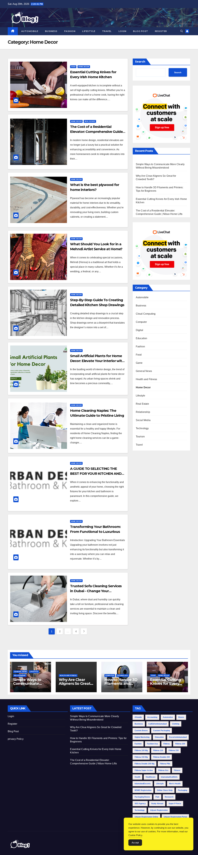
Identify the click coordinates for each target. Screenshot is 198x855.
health (137, 777)
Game (139, 363)
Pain (157, 797)
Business (51, 31)
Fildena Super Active (144, 770)
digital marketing (142, 737)
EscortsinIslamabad (178, 737)
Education (141, 338)
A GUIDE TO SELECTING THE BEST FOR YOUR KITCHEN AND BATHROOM (95, 474)
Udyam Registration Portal (175, 817)
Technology (142, 428)
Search (140, 61)
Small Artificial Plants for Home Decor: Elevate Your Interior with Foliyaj (97, 361)
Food (73, 66)
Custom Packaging (161, 730)
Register (161, 31)
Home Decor (83, 66)
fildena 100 (180, 744)
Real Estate (90, 121)
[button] (181, 31)
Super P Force (175, 803)
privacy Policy (16, 739)
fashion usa (152, 744)
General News (144, 371)
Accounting (152, 717)
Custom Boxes (141, 730)
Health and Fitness (146, 379)
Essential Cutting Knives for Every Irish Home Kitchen (167, 683)
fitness (177, 770)
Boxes (181, 717)
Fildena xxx (163, 770)
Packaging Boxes (142, 797)
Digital (139, 330)
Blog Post (140, 31)
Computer (141, 322)
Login (122, 31)
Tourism (140, 436)
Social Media (143, 420)
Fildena (166, 744)
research (169, 797)
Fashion (69, 31)
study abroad (157, 803)
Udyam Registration (159, 810)
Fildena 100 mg (141, 750)
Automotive (168, 717)
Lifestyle (88, 31)
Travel (107, 31)
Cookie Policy (135, 835)
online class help (164, 790)
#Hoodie (138, 717)
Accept (135, 842)
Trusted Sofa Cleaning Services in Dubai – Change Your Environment (96, 591)
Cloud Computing (146, 313)
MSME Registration (143, 790)
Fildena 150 (174, 750)
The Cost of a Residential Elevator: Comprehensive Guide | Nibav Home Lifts (97, 132)
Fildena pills (165, 764)
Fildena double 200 (161, 757)
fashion (138, 744)
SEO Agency (140, 803)
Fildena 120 (158, 750)
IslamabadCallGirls (169, 777)
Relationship (143, 412)
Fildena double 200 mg (144, 764)
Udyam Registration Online (146, 817)
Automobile (29, 31)
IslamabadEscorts (143, 784)
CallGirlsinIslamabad (157, 724)
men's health (175, 784)
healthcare (150, 777)
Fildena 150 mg (141, 757)
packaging (182, 790)
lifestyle (160, 784)
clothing (175, 724)
